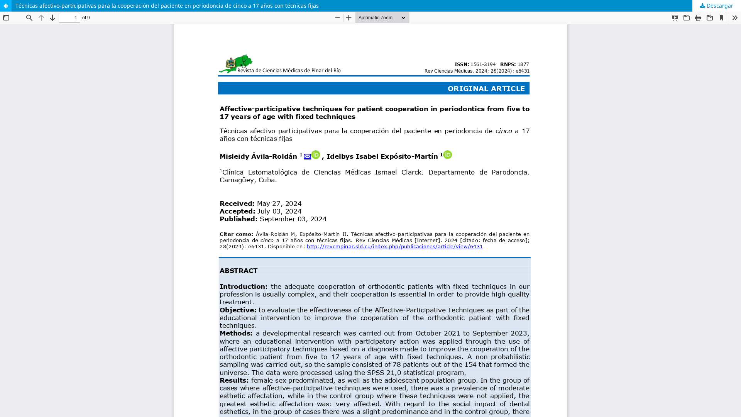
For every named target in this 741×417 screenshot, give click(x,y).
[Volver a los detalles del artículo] (6, 6)
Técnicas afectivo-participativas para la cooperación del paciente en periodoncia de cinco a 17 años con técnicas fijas (167, 5)
